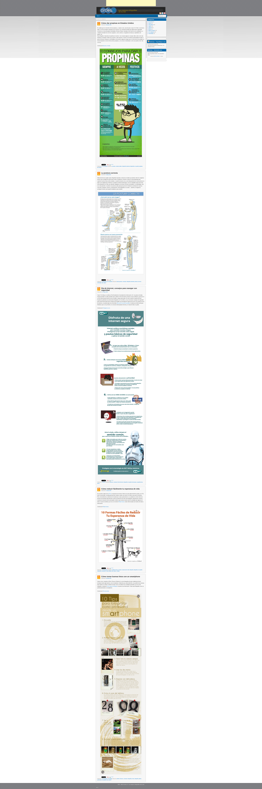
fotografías (130, 778)
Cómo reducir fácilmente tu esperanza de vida (120, 489)
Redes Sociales (151, 30)
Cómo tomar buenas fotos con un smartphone (120, 576)
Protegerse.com (106, 308)
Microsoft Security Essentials (123, 303)
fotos (133, 778)
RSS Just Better (157, 56)
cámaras (121, 778)
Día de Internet (120, 482)
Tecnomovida (106, 591)
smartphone (104, 779)
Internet (103, 482)
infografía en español (128, 482)
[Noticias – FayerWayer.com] (148, 42)
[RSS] (160, 13)
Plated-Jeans (122, 501)
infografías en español (134, 166)
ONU (110, 493)
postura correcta (138, 281)
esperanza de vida (125, 569)
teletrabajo (99, 282)
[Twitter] (162, 13)
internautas (134, 482)
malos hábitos (109, 571)
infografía (131, 569)
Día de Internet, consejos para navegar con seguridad (119, 289)
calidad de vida (115, 569)
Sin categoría (105, 166)
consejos (113, 166)
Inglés (149, 26)
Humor (149, 23)
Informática (104, 281)
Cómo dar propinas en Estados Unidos (117, 23)
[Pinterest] (164, 13)
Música (149, 29)
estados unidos (119, 166)
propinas (141, 166)
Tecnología (110, 778)
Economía (150, 21)
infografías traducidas (101, 571)
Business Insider (106, 45)
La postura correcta (109, 173)
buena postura (119, 281)
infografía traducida (126, 166)
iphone (140, 778)
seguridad (139, 482)
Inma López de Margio (112, 586)
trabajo (118, 571)
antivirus (111, 482)
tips (98, 167)
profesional (99, 779)
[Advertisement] (131, 3)
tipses (100, 167)
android (117, 778)
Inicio (98, 15)
